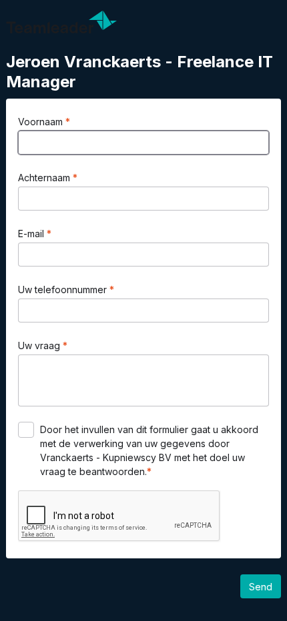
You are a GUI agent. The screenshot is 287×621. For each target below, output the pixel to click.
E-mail (32, 233)
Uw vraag (40, 345)
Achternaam (45, 177)
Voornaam (41, 121)
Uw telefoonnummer (63, 289)
